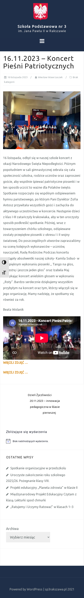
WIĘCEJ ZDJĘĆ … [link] (15, 362)
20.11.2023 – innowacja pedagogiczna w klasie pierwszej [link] (45, 406)
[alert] (45, 441)
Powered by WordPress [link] (26, 589)
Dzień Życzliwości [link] (40, 395)
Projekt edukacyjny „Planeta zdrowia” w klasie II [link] (44, 487)
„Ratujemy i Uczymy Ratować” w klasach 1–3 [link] (41, 507)
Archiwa (12, 529)
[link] (42, 10)
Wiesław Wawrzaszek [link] (50, 77)
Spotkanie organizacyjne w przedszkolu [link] (38, 468)
